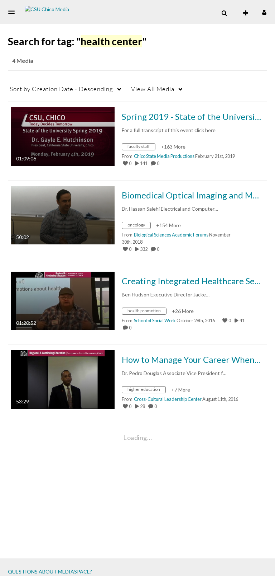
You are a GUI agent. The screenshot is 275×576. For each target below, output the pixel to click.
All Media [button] (152, 89)
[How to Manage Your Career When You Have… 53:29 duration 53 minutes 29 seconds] (63, 379)
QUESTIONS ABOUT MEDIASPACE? (50, 571)
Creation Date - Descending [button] (61, 89)
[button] (13, 12)
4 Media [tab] (22, 60)
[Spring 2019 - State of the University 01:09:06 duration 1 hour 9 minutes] (63, 136)
